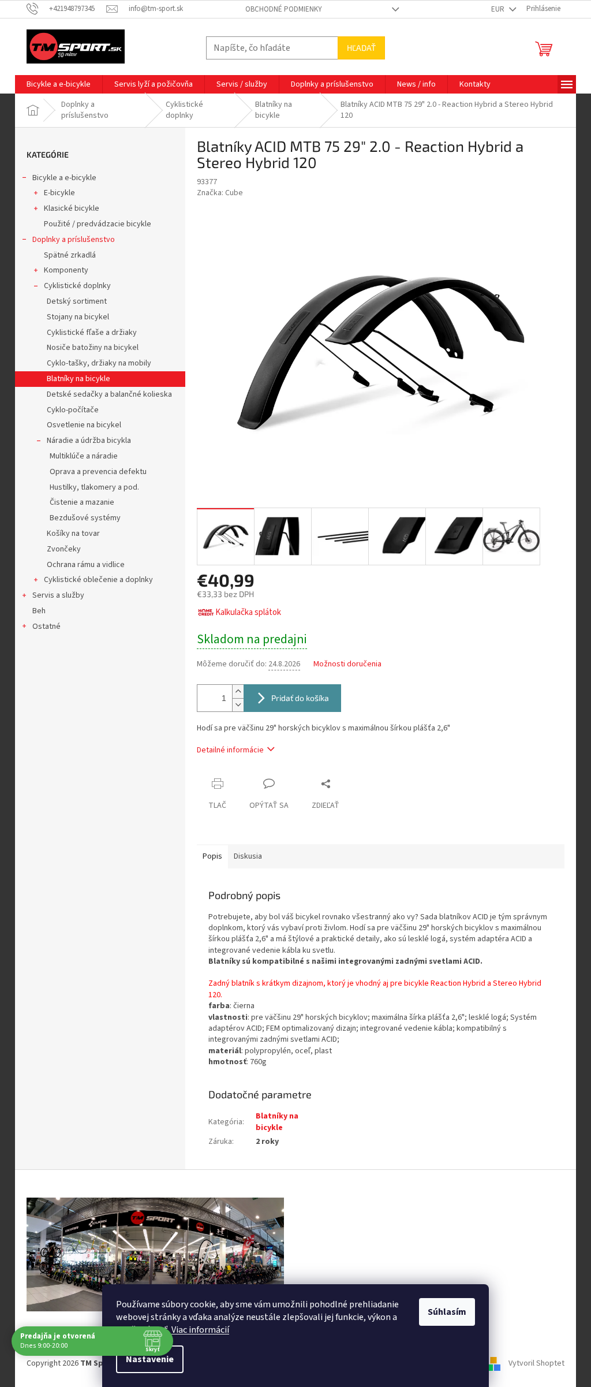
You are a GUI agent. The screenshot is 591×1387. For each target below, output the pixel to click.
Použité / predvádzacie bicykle (97, 224)
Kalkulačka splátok (248, 612)
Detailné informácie (230, 750)
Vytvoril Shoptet (536, 1363)
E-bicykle (59, 193)
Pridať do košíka (300, 698)
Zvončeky (64, 549)
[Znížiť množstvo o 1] (238, 704)
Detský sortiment (77, 301)
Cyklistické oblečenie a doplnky (98, 580)
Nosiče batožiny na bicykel (93, 347)
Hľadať (361, 48)
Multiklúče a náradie (84, 456)
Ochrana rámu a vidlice (86, 565)
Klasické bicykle (71, 208)
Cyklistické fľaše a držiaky (92, 332)
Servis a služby (58, 595)
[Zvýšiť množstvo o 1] (238, 691)
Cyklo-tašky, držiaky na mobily (99, 363)
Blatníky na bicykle (78, 379)
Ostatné (46, 626)
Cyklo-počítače (73, 410)
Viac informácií (200, 1329)
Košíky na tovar (73, 533)
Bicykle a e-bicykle (64, 178)
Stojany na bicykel (78, 317)
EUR (498, 9)
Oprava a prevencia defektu (98, 472)
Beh (39, 611)
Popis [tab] (212, 856)
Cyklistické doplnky (77, 286)
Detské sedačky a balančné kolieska (109, 394)
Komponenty (66, 270)
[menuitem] (58, 84)
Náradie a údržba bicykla (89, 440)
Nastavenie (150, 1359)
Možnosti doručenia (347, 664)
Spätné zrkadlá (70, 255)
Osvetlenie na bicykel (84, 425)
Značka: (220, 193)
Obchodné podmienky (283, 9)
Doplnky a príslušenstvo (73, 239)
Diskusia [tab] (248, 856)
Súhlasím (447, 1312)
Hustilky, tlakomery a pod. (94, 487)
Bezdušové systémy (85, 518)
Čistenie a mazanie (82, 502)
